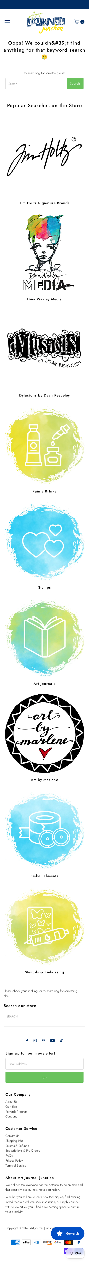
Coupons (11, 1116)
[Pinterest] (43, 1040)
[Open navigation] (7, 21)
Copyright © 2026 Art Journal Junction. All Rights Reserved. (43, 1228)
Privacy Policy (14, 1160)
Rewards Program (16, 1111)
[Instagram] (35, 1040)
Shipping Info (14, 1140)
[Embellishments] (45, 829)
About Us (11, 1101)
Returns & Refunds (17, 1145)
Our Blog (11, 1106)
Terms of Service (15, 1165)
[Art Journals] (45, 637)
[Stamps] (45, 541)
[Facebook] (27, 1040)
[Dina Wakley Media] (45, 253)
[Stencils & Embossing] (45, 926)
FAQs (9, 1155)
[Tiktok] (61, 1040)
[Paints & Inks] (45, 445)
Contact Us (12, 1135)
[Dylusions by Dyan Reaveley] (45, 349)
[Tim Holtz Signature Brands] (45, 156)
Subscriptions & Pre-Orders (22, 1150)
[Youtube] (52, 1040)
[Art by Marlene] (45, 733)
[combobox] (44, 83)
